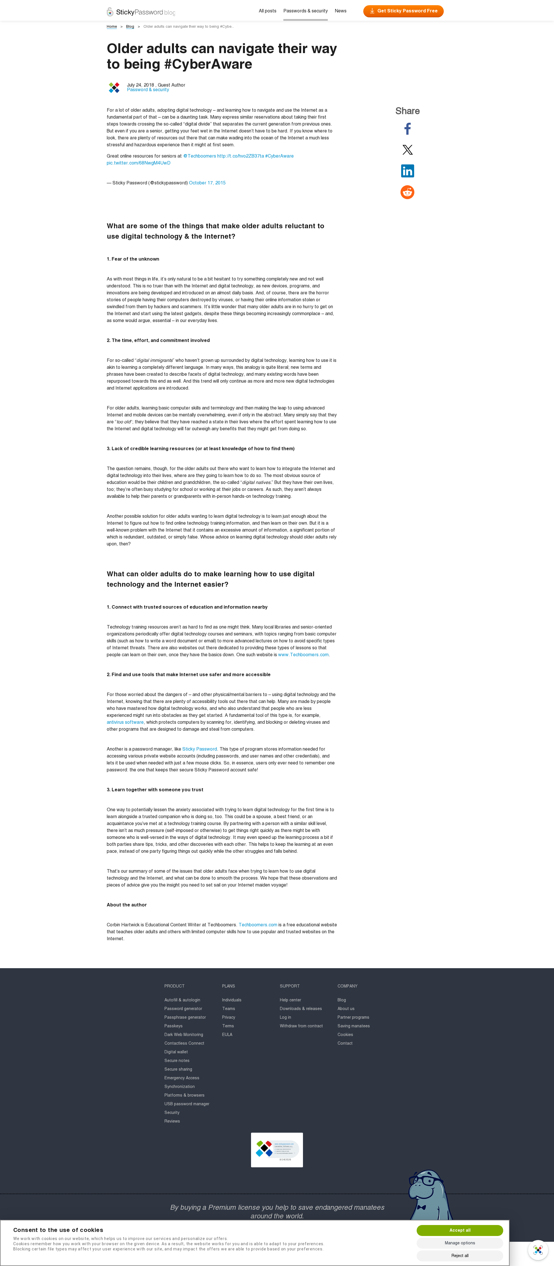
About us (346, 1009)
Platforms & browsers (184, 1095)
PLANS (228, 986)
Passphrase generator (185, 1018)
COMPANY (348, 986)
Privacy (228, 1018)
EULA (227, 1035)
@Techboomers (199, 156)
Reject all (460, 1256)
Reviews (172, 1121)
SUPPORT (290, 986)
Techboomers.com (258, 925)
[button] (277, 1150)
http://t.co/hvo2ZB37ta (240, 156)
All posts (267, 11)
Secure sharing (178, 1069)
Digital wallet (176, 1052)
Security (171, 1113)
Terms (228, 1026)
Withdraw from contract (301, 1026)
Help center (290, 1000)
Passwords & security (305, 11)
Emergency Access (181, 1078)
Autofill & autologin (182, 1000)
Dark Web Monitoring (183, 1035)
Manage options (460, 1243)
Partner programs (353, 1018)
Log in (285, 1018)
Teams (228, 1009)
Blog (342, 1000)
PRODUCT (174, 986)
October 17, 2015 (207, 183)
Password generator (183, 1009)
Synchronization (179, 1087)
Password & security (148, 90)
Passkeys (173, 1026)
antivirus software (125, 722)
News (341, 11)
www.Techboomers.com (303, 655)
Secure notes (177, 1061)
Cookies (345, 1035)
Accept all (460, 1230)
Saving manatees (354, 1026)
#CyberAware (279, 156)
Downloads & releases (301, 1009)
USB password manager (186, 1104)
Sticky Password (199, 749)
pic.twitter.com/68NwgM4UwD (139, 163)
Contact (345, 1043)
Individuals (232, 1000)
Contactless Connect (184, 1043)
